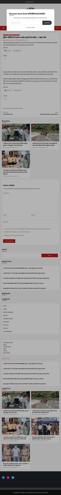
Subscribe (47, 22)
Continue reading (30, 27)
